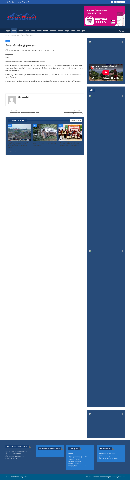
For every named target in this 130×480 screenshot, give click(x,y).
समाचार (14, 31)
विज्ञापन (14, 2)
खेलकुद (67, 31)
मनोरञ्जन (53, 31)
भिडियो (73, 31)
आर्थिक (27, 31)
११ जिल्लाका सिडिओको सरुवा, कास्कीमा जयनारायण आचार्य (23, 113)
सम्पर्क (27, 2)
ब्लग (78, 31)
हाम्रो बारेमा (8, 2)
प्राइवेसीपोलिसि (21, 2)
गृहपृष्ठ (8, 31)
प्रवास (33, 31)
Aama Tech (121, 477)
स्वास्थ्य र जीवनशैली (42, 31)
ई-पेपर (83, 31)
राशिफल (60, 31)
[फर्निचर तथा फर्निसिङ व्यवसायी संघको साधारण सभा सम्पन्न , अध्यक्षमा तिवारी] (70, 132)
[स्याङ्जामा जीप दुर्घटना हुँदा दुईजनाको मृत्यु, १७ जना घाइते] (45, 132)
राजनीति (21, 31)
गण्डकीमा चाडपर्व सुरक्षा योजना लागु (73, 113)
